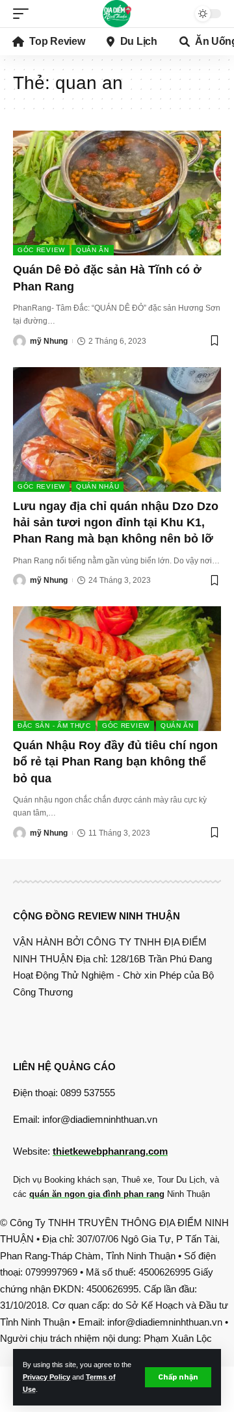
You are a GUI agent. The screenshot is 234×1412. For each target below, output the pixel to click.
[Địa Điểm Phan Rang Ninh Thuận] (117, 13)
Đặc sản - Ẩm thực (54, 725)
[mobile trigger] (24, 13)
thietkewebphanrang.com (110, 1151)
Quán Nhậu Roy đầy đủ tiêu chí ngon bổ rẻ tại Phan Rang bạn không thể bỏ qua (115, 761)
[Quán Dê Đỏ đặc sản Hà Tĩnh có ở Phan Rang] (117, 193)
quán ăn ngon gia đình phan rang (96, 1194)
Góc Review (41, 249)
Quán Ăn (92, 249)
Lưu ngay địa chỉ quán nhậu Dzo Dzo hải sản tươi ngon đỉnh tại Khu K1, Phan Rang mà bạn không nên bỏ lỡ (115, 522)
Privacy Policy (46, 1377)
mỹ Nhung (49, 341)
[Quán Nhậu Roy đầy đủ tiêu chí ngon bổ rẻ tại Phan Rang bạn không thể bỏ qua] (117, 668)
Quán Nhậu (97, 486)
